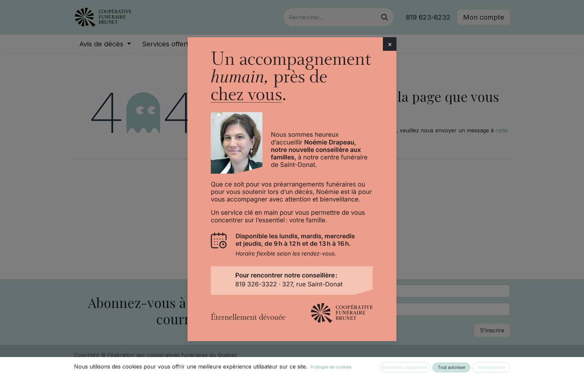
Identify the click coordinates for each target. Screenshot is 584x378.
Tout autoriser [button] (451, 367)
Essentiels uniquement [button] (405, 367)
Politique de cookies (331, 367)
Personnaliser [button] (491, 367)
